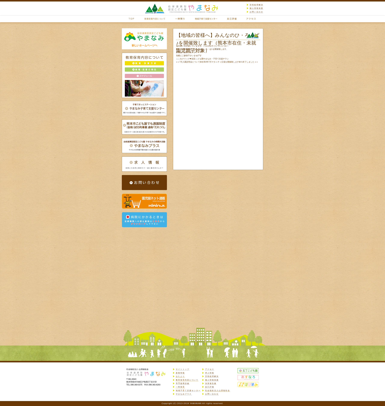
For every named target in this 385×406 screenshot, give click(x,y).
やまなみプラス (184, 394)
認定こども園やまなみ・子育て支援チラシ (210, 59)
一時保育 (180, 387)
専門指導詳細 (182, 383)
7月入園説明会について (189, 62)
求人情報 (209, 373)
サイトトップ (182, 369)
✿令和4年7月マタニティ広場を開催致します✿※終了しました (227, 62)
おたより (180, 376)
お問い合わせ (256, 12)
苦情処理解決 (256, 5)
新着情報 (180, 373)
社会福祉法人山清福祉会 (217, 390)
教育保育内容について (187, 380)
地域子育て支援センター (188, 390)
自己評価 (209, 387)
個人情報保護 (256, 8)
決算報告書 (210, 383)
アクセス (209, 369)
